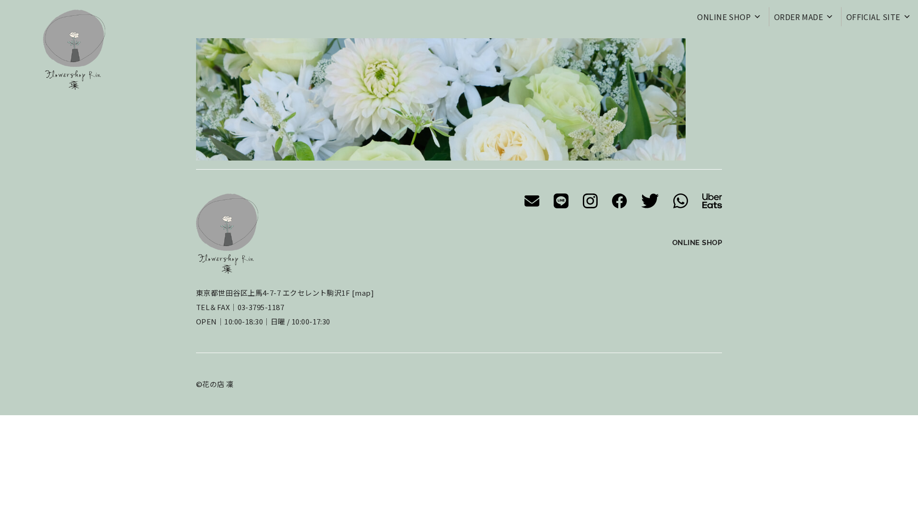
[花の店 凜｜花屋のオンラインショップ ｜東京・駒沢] (74, 50)
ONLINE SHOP (724, 16)
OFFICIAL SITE (873, 16)
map (363, 293)
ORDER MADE (798, 16)
